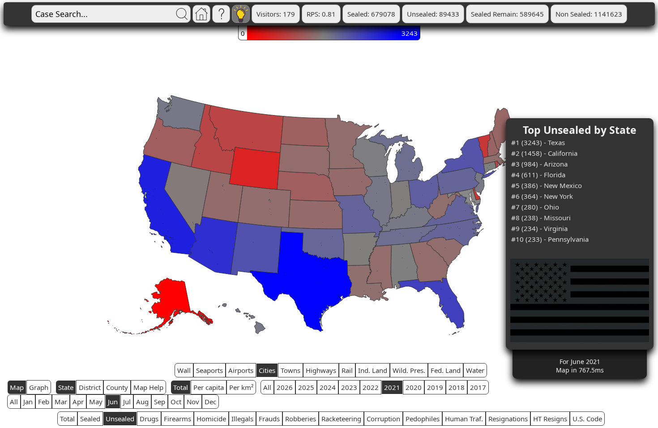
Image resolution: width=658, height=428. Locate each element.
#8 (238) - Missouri (541, 217)
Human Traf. (464, 418)
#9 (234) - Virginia (539, 228)
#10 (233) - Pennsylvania (550, 239)
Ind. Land (372, 370)
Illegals (242, 418)
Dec (210, 401)
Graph (38, 387)
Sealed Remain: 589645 (507, 13)
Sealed (90, 418)
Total (180, 387)
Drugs (149, 418)
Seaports (209, 370)
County (117, 387)
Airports (240, 370)
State (65, 387)
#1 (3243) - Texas (538, 142)
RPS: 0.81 (321, 13)
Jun (113, 401)
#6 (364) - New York (542, 196)
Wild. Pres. (409, 370)
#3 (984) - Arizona (539, 163)
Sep (159, 401)
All (267, 387)
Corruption (383, 418)
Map (17, 387)
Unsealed (120, 418)
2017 (478, 387)
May (96, 401)
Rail (347, 370)
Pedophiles (423, 418)
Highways (321, 370)
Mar (61, 401)
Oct (176, 401)
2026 (285, 387)
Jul (127, 401)
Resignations (508, 418)
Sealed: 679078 (371, 13)
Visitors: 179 (275, 13)
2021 (392, 387)
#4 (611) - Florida (538, 174)
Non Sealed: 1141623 (588, 13)
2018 (457, 387)
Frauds (269, 418)
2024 (328, 387)
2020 (414, 387)
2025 (306, 387)
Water (475, 370)
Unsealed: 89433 (433, 13)
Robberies (300, 418)
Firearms (177, 418)
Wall (184, 370)
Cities (267, 370)
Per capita (208, 387)
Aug (142, 401)
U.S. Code (587, 418)
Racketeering (341, 418)
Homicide (211, 418)
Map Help (148, 387)
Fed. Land (446, 370)
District (90, 387)
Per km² (241, 387)
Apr (78, 401)
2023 (349, 387)
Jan (28, 401)
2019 (435, 387)
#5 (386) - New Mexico (546, 185)
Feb (43, 401)
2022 (371, 387)
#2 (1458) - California (544, 153)
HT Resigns (550, 418)
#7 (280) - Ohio (535, 206)
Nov (193, 401)
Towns (290, 370)
